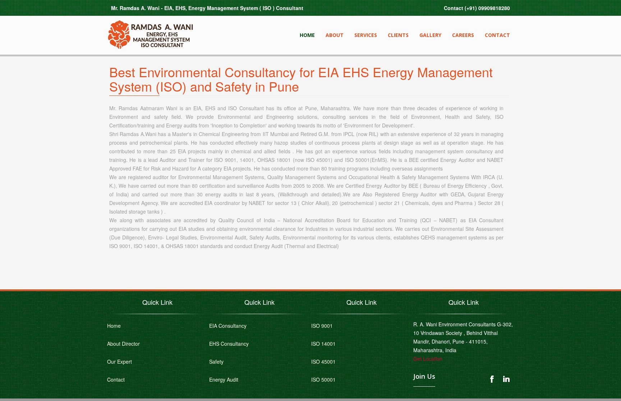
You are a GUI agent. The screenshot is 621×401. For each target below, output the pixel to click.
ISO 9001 (322, 325)
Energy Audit (223, 379)
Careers (463, 35)
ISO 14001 (323, 343)
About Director (123, 343)
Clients (398, 35)
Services (365, 35)
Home (307, 35)
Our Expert (119, 361)
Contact (497, 35)
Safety (216, 361)
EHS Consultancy (229, 343)
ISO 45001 (323, 361)
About (335, 35)
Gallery (430, 35)
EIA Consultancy (228, 325)
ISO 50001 (323, 379)
